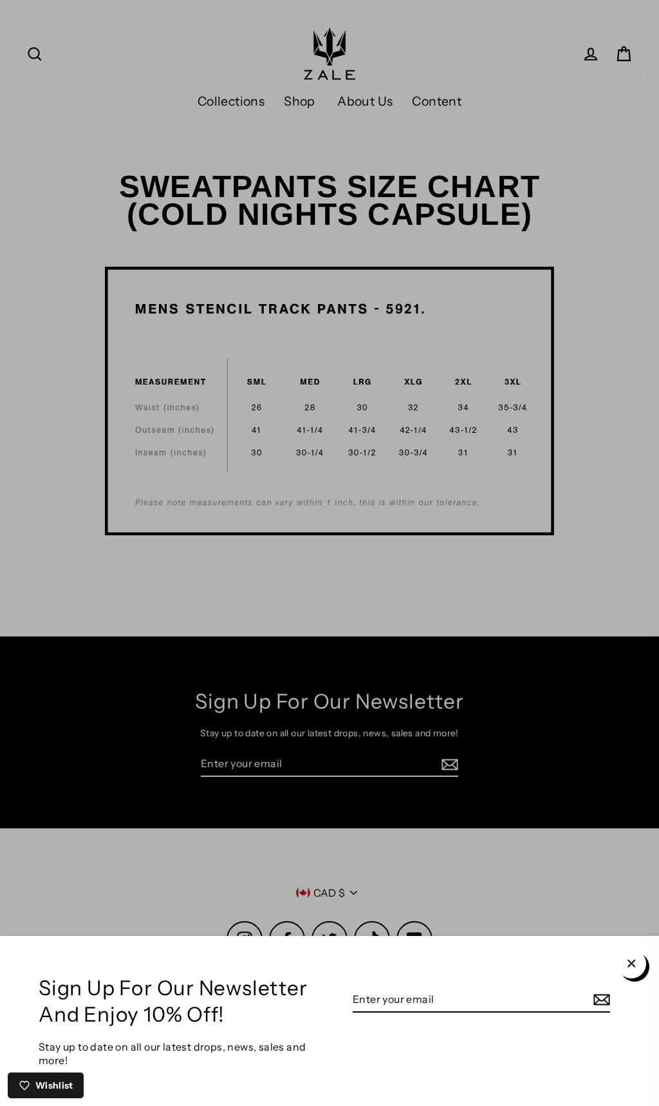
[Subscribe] (599, 1000)
